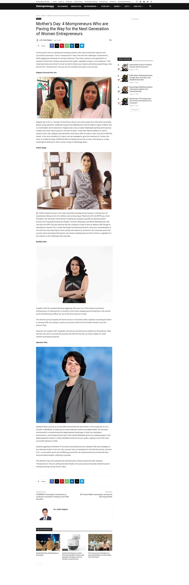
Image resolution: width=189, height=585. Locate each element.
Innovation (76, 6)
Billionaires (63, 6)
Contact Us (113, 1)
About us (61, 1)
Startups (105, 6)
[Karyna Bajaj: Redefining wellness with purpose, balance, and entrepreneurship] (122, 89)
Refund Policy (78, 1)
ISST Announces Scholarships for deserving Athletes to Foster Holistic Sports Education (99, 555)
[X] (151, 1)
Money (117, 6)
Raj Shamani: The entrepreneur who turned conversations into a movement (141, 101)
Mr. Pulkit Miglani (46, 40)
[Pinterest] (62, 46)
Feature (43, 16)
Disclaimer (69, 1)
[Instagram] (140, 1)
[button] (150, 6)
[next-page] (41, 564)
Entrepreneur (90, 6)
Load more (134, 110)
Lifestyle (137, 6)
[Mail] (147, 1)
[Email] (77, 46)
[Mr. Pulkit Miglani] (37, 40)
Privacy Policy (104, 1)
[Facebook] (136, 1)
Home (55, 1)
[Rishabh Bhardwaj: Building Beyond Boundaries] (48, 542)
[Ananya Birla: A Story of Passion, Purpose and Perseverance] (122, 67)
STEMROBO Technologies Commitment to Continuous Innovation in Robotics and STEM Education (52, 496)
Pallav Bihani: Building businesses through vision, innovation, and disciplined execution (141, 78)
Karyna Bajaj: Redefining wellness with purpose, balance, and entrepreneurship (141, 89)
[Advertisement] (135, 34)
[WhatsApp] (67, 46)
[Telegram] (82, 46)
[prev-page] (37, 564)
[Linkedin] (144, 1)
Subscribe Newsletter (124, 1)
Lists (127, 6)
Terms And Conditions (90, 1)
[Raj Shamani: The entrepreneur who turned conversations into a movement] (122, 101)
